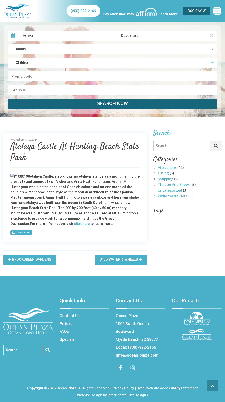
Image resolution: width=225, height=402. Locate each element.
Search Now (112, 103)
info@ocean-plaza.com (137, 355)
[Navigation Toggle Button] (217, 11)
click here (82, 224)
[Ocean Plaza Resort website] (197, 334)
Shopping (165, 179)
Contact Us (70, 315)
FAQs (64, 331)
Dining (163, 173)
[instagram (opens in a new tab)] (132, 368)
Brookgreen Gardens (31, 259)
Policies (66, 323)
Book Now (197, 11)
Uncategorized (170, 190)
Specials (67, 339)
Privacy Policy (122, 388)
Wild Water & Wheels (119, 259)
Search (161, 145)
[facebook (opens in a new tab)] (121, 368)
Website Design (89, 395)
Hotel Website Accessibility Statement (167, 388)
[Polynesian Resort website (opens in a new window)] (197, 318)
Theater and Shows (174, 185)
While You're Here (172, 196)
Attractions (23, 232)
